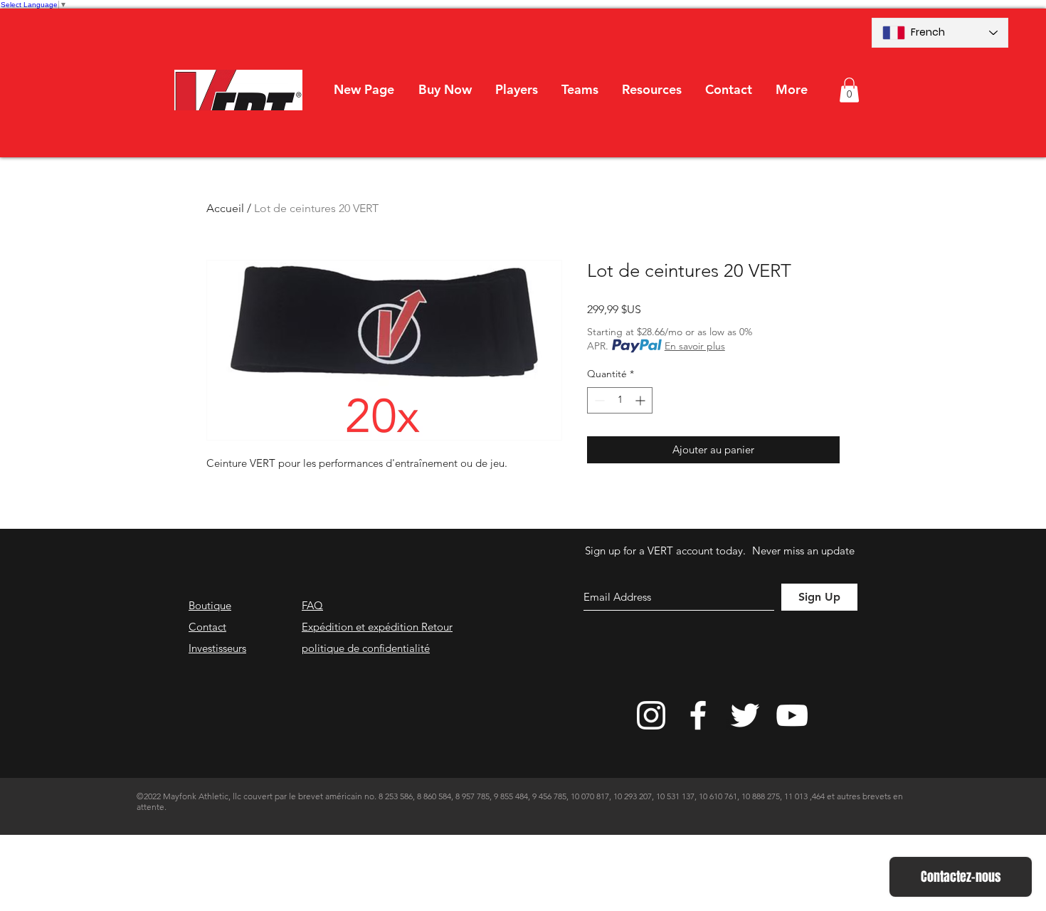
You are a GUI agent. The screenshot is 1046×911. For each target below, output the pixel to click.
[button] (516, 90)
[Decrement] (598, 400)
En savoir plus (695, 345)
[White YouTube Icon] (792, 715)
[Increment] (641, 400)
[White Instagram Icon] (651, 715)
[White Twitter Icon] (745, 715)
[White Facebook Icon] (698, 715)
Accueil (225, 208)
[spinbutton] (620, 400)
